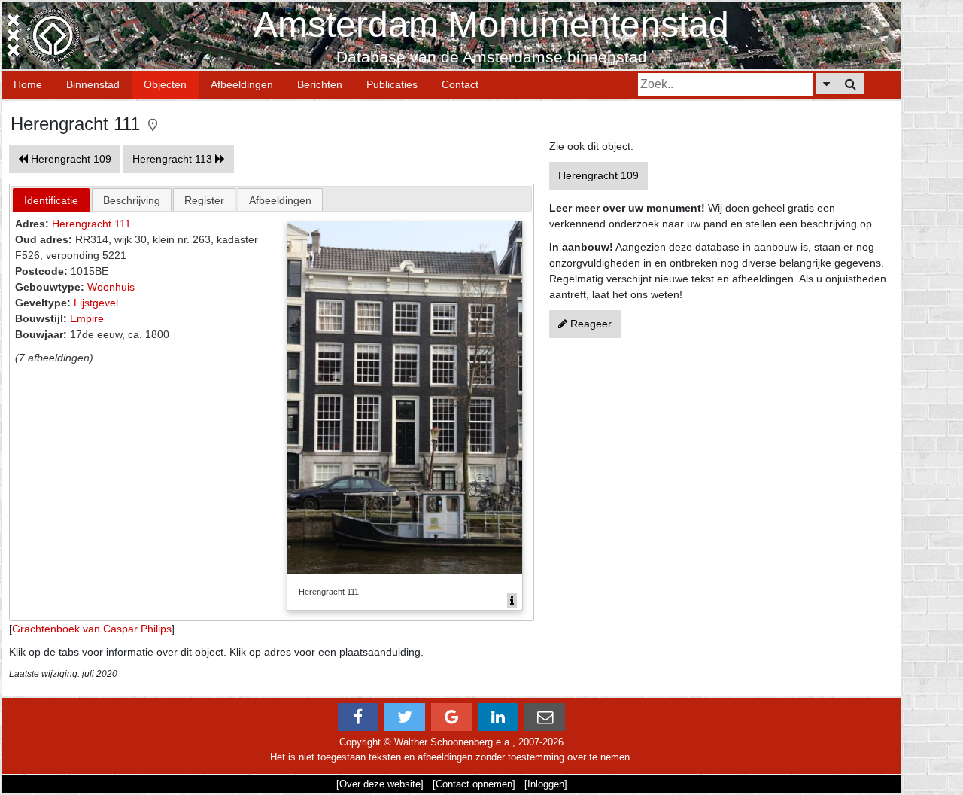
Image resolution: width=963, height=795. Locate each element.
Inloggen (545, 784)
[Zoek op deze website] (850, 83)
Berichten (319, 84)
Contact (460, 84)
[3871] (512, 600)
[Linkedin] (498, 717)
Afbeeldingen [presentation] (280, 200)
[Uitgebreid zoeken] (826, 83)
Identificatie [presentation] (51, 200)
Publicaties (392, 84)
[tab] (51, 200)
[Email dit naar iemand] (544, 717)
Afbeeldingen (242, 84)
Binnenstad (93, 84)
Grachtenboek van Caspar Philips (92, 629)
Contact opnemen (474, 784)
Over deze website (380, 784)
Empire (87, 318)
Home (28, 84)
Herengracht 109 (69, 159)
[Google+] (451, 717)
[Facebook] (358, 717)
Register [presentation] (204, 200)
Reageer (589, 324)
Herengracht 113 (173, 159)
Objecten (165, 84)
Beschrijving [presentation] (131, 200)
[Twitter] (404, 717)
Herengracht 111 (91, 224)
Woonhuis (111, 287)
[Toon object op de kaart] (152, 124)
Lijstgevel (96, 303)
